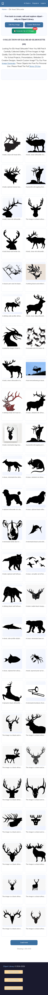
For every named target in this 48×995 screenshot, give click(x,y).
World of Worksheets (13, 988)
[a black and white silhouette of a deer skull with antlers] (12, 917)
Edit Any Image (14, 25)
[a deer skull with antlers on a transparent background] (12, 723)
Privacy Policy (13, 980)
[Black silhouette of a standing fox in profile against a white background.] (12, 465)
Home (4, 9)
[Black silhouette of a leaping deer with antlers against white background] (12, 696)
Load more (24, 942)
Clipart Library (8, 966)
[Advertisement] (24, 106)
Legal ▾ (43, 3)
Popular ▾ (35, 3)
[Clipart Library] (2, 3)
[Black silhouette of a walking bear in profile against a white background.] (36, 626)
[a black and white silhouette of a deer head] (36, 820)
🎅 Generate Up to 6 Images (25, 30)
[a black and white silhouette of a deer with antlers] (36, 728)
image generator (8, 63)
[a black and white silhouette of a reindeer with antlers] (12, 755)
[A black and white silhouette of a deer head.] (36, 207)
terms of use (34, 66)
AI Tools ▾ (27, 3)
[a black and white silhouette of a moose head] (12, 820)
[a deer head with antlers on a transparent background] (36, 755)
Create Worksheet (33, 25)
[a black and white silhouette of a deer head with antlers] (12, 790)
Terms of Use (13, 972)
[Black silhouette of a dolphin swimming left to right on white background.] (12, 627)
